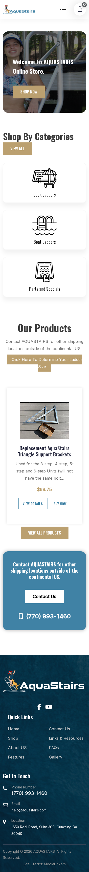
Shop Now (28, 92)
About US (17, 747)
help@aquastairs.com (29, 810)
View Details (33, 503)
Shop (13, 738)
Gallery (55, 757)
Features (16, 757)
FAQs (54, 747)
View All (17, 149)
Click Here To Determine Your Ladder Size (47, 363)
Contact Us (44, 596)
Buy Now (60, 503)
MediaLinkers (55, 864)
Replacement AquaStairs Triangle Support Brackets (44, 451)
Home (13, 728)
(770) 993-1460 (48, 616)
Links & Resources (66, 738)
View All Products (44, 533)
